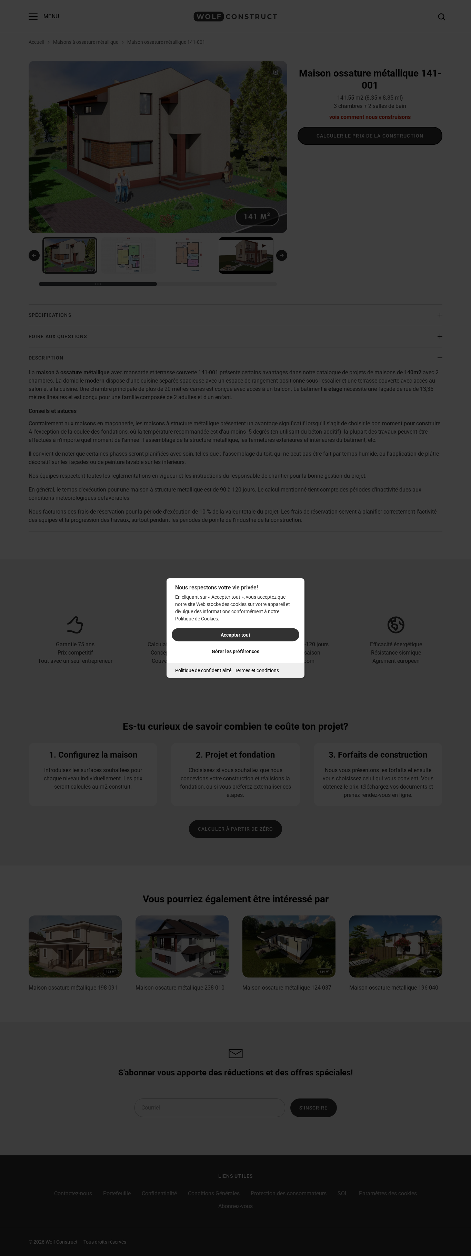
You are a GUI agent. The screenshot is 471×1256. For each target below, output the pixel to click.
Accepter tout (235, 635)
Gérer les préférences (235, 651)
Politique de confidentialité (203, 670)
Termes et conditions (257, 670)
